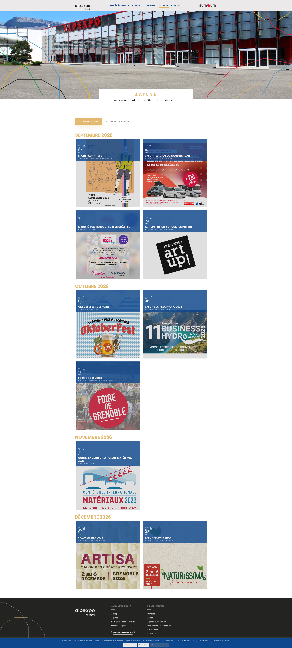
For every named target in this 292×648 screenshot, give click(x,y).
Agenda (164, 5)
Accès (150, 618)
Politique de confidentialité (123, 622)
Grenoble (151, 5)
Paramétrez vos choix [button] (160, 645)
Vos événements (119, 5)
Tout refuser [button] (143, 645)
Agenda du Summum (156, 622)
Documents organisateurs (159, 626)
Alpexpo (137, 5)
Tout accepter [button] (130, 645)
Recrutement (153, 633)
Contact (177, 5)
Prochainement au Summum (116, 121)
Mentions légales (118, 626)
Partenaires (152, 630)
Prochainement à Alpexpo (88, 121)
